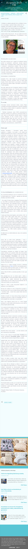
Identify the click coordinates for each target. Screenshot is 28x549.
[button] (26, 14)
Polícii (11, 266)
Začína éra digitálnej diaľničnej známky (12, 473)
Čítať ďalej (24, 485)
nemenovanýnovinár (7, 173)
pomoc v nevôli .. (8, 402)
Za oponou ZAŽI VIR (14, 3)
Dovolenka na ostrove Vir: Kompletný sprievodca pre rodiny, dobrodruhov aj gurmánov (12, 508)
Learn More (12, 547)
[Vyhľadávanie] (26, 3)
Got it (18, 547)
